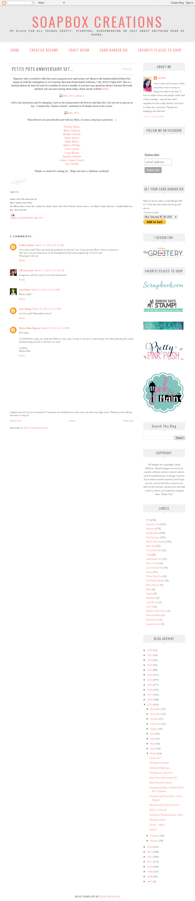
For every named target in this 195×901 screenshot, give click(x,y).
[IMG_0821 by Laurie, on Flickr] (71, 113)
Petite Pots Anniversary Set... (164, 777)
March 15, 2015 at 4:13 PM (45, 289)
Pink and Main (153, 615)
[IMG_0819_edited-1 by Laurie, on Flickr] (71, 95)
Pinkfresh (151, 597)
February (155, 835)
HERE (105, 89)
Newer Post (15, 420)
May (153, 743)
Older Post (128, 420)
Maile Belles (71, 141)
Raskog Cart (152, 619)
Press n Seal (152, 563)
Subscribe (152, 155)
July (152, 733)
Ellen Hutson (153, 584)
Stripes (149, 593)
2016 (150, 699)
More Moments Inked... (161, 782)
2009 (150, 871)
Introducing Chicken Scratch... (165, 804)
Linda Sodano (26, 245)
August (154, 728)
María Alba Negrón (29, 328)
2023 (150, 665)
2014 (150, 846)
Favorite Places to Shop (160, 50)
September (156, 723)
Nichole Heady (72, 126)
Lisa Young (25, 308)
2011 (150, 861)
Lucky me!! (155, 757)
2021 (150, 674)
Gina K (149, 606)
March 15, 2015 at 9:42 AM (49, 245)
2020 (150, 679)
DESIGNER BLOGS (110, 896)
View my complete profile (153, 116)
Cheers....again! (157, 824)
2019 (150, 684)
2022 (150, 670)
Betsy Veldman (72, 130)
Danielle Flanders (71, 156)
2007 (150, 881)
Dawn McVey (72, 138)
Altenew (150, 528)
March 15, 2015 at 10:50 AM (49, 270)
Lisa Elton (24, 289)
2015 (150, 704)
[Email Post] (12, 214)
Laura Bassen (72, 152)
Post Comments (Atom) (36, 427)
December (155, 709)
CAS (148, 554)
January (154, 840)
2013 (150, 851)
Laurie (161, 78)
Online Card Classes (156, 610)
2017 (150, 694)
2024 (150, 660)
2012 (150, 856)
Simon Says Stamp (155, 541)
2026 (150, 650)
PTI (40, 218)
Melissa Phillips (71, 145)
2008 (150, 876)
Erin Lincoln (72, 149)
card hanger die (154, 558)
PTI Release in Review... (161, 772)
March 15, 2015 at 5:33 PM (46, 308)
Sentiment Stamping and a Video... (167, 814)
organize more (153, 623)
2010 (150, 866)
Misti (149, 589)
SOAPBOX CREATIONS (97, 21)
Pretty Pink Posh (154, 576)
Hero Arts (151, 545)
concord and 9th (154, 567)
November (155, 713)
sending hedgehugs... (160, 767)
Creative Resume (44, 50)
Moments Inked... (158, 819)
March (153, 753)
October (154, 718)
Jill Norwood (26, 270)
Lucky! (153, 829)
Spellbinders (152, 533)
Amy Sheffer (72, 164)
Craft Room (79, 50)
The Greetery (152, 537)
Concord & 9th (153, 550)
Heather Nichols (72, 134)
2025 (150, 655)
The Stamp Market (155, 580)
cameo (149, 572)
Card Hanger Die (114, 50)
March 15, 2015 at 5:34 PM (55, 328)
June (153, 738)
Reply (22, 260)
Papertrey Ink (29, 218)
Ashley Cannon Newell (71, 160)
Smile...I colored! (158, 809)
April (153, 748)
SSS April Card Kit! (159, 762)
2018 (150, 689)
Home (15, 50)
